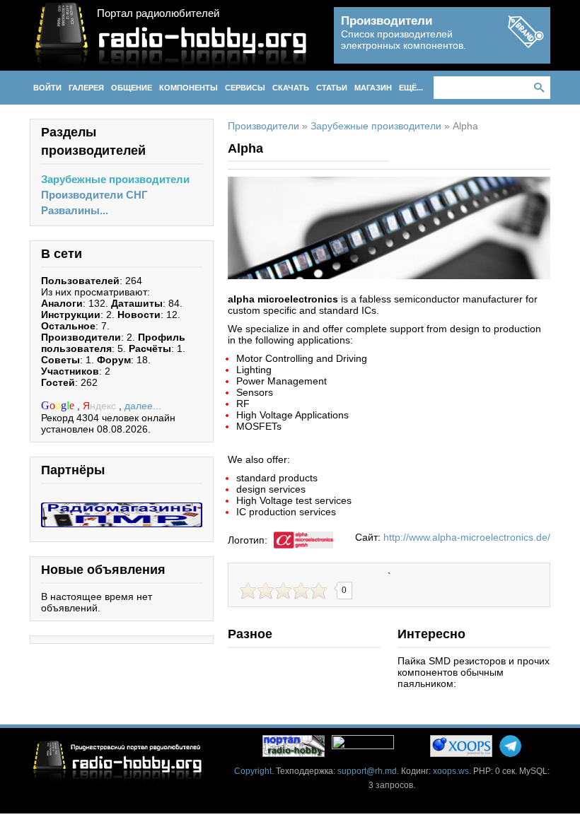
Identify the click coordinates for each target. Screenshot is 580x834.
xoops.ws (451, 771)
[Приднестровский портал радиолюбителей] (293, 746)
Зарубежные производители (115, 179)
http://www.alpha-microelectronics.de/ (466, 537)
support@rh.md (367, 771)
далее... (142, 405)
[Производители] (525, 43)
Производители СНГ (94, 195)
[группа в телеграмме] (510, 746)
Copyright (253, 771)
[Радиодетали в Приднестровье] (121, 508)
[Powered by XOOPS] (461, 746)
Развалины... (74, 210)
